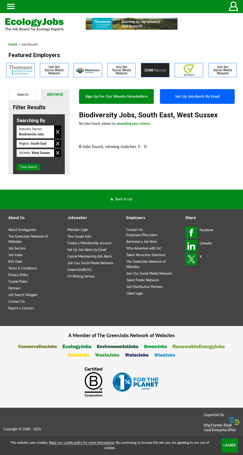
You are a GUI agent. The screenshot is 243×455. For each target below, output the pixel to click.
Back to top (123, 199)
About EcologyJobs (22, 230)
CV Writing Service (81, 276)
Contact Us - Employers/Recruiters (142, 232)
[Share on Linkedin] (191, 246)
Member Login (77, 230)
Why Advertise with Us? (144, 248)
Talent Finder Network (142, 280)
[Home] (40, 24)
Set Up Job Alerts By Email (197, 96)
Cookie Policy (18, 281)
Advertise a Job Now (141, 242)
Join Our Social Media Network (90, 263)
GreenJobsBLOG (79, 270)
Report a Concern (21, 308)
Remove (57, 131)
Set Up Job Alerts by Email (86, 250)
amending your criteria (133, 123)
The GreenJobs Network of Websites (28, 239)
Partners (14, 288)
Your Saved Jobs (79, 236)
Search (22, 94)
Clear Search (28, 167)
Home (12, 44)
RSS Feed (15, 261)
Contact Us (16, 301)
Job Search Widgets (22, 295)
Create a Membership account (89, 243)
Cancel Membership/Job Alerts (89, 256)
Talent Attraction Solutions (145, 255)
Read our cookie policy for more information (81, 443)
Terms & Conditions (22, 268)
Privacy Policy (18, 275)
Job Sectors (16, 248)
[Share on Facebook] (191, 233)
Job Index (15, 255)
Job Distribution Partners (144, 287)
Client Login (134, 293)
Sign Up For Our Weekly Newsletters (116, 96)
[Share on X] (191, 259)
